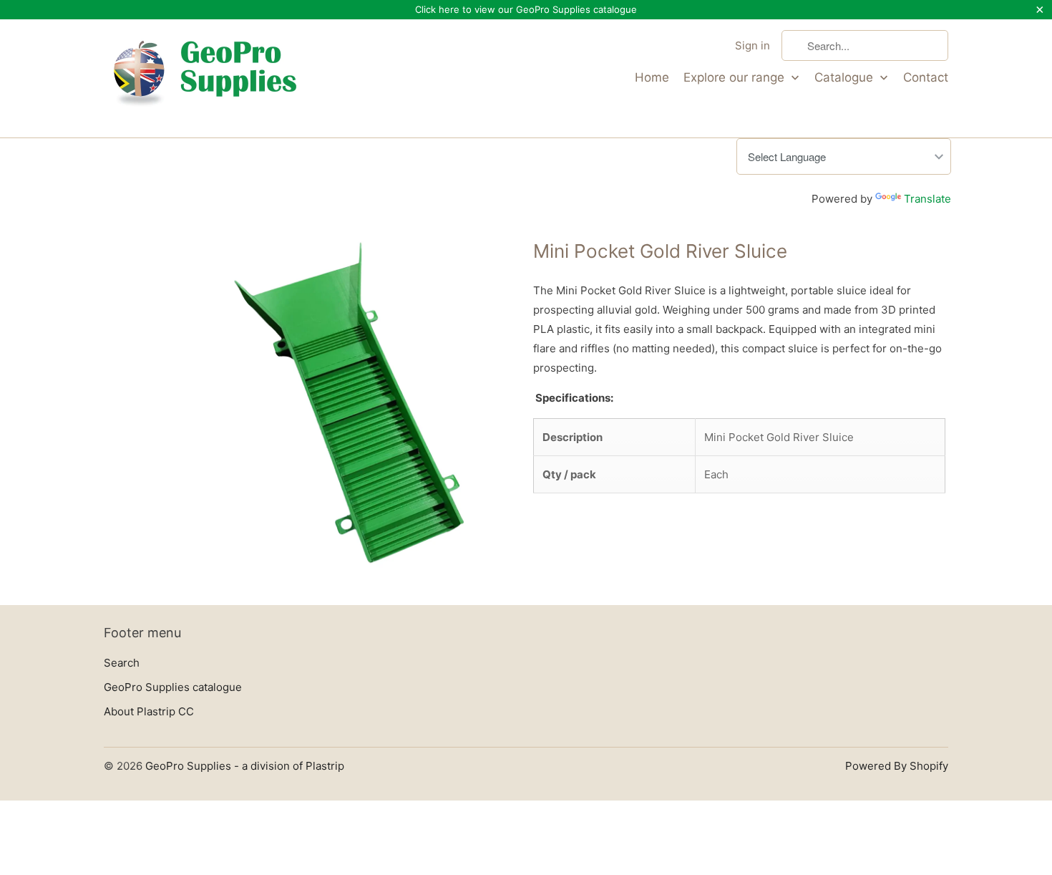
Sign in (752, 45)
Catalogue (845, 77)
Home (652, 77)
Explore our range (735, 77)
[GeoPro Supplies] (204, 78)
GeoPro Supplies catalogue (173, 687)
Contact (925, 77)
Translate (927, 199)
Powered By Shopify (896, 766)
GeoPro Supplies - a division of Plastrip (244, 766)
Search (122, 662)
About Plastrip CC (149, 711)
